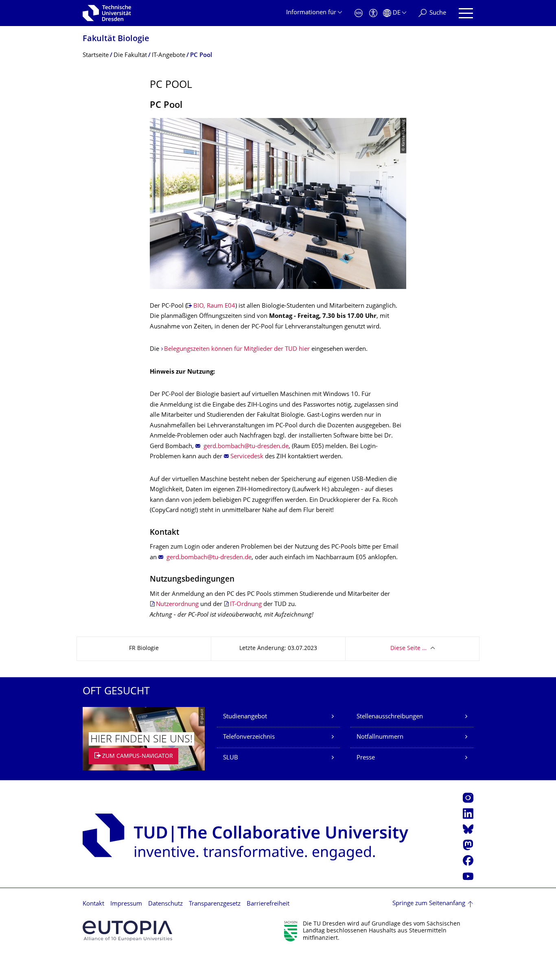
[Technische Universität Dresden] (107, 13)
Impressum (126, 904)
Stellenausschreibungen (390, 717)
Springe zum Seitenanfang (428, 904)
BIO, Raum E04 (214, 306)
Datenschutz (165, 904)
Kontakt (93, 904)
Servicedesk (246, 457)
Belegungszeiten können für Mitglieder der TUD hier (237, 349)
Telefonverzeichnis (249, 737)
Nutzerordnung (177, 605)
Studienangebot (245, 717)
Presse (366, 758)
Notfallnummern (380, 737)
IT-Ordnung (246, 605)
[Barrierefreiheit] (373, 13)
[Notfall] (358, 13)
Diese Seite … (408, 648)
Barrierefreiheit (268, 904)
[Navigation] (465, 13)
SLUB (230, 758)
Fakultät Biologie (116, 39)
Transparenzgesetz (215, 904)
